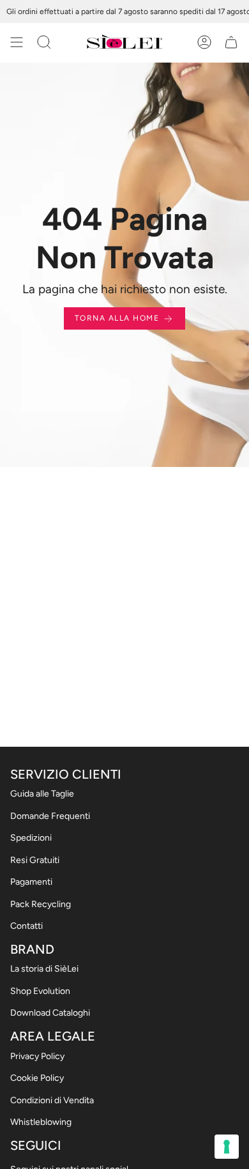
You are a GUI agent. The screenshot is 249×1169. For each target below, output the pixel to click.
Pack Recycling (40, 904)
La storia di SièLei (44, 968)
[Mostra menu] (16, 42)
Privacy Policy (37, 1056)
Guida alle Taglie (42, 793)
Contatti (26, 926)
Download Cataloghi (50, 1012)
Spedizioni (31, 837)
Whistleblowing (41, 1122)
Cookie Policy (37, 1078)
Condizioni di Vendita (52, 1100)
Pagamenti (31, 881)
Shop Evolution (40, 991)
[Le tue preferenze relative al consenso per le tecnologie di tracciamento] (227, 1147)
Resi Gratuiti (34, 860)
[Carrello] (231, 42)
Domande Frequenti (50, 816)
